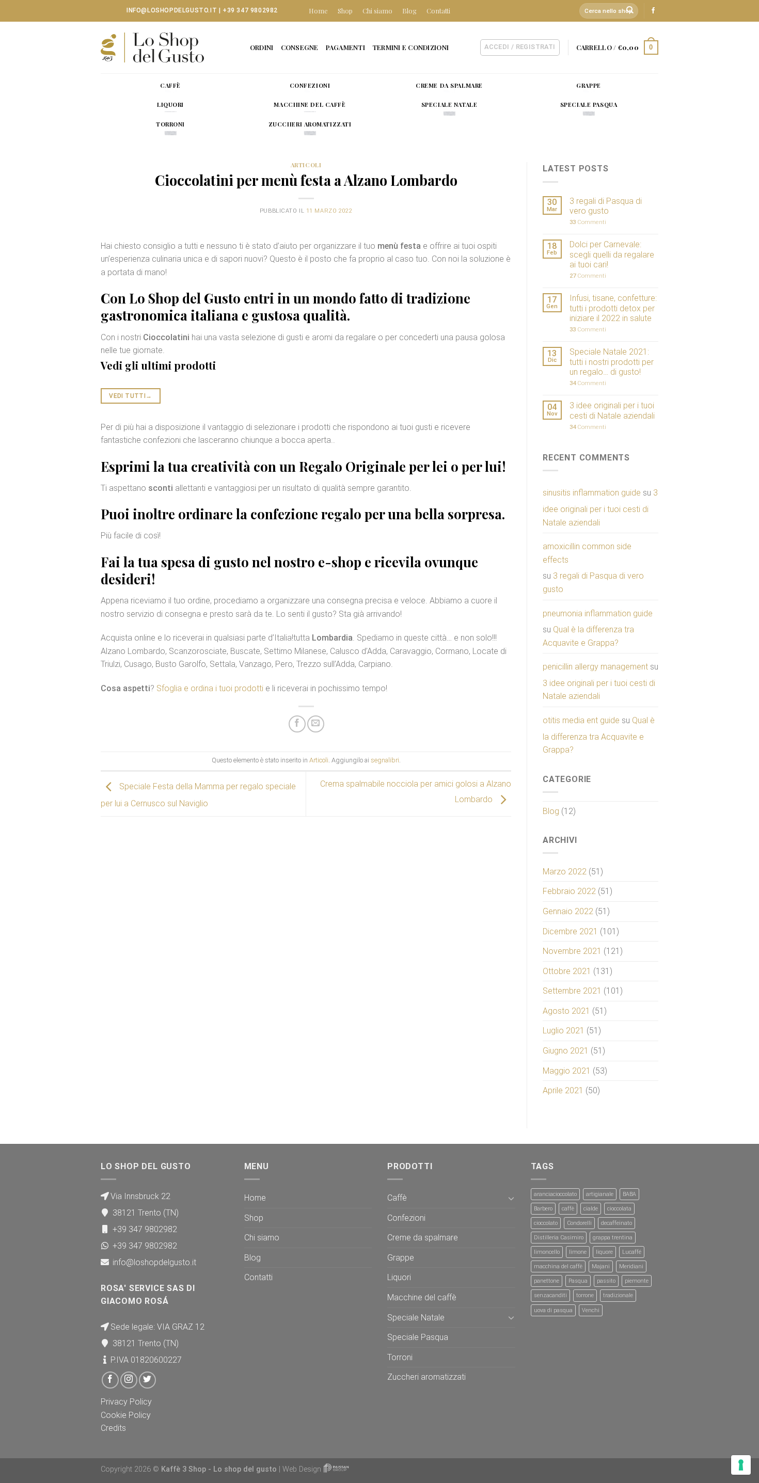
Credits (113, 1428)
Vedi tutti (130, 396)
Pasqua (578, 1281)
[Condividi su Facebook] (297, 723)
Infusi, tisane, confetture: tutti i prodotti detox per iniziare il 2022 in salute (613, 308)
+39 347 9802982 (250, 10)
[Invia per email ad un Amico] (315, 723)
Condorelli (579, 1223)
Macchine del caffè (421, 1297)
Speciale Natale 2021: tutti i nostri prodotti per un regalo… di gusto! (612, 361)
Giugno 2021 (566, 1051)
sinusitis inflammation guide (592, 493)
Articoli (306, 165)
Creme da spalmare (422, 1237)
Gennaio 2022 (568, 911)
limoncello (547, 1252)
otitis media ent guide (581, 720)
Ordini (262, 47)
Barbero (543, 1208)
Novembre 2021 (572, 951)
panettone (546, 1281)
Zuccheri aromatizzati (426, 1377)
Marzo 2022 (565, 871)
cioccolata (619, 1208)
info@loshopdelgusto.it (171, 10)
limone (578, 1252)
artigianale (599, 1194)
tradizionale (618, 1295)
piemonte (637, 1281)
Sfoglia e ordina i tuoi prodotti (209, 688)
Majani (601, 1266)
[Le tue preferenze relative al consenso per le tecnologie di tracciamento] (741, 1465)
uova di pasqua (553, 1310)
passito (606, 1281)
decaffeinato (616, 1223)
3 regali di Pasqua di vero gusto (606, 206)
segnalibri (385, 760)
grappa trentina (612, 1237)
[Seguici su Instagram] (128, 1380)
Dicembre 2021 (570, 931)
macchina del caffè (558, 1266)
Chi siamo (377, 10)
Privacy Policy (126, 1402)
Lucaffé (631, 1252)
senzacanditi (550, 1295)
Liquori (399, 1277)
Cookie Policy (126, 1415)
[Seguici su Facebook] (653, 10)
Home (318, 10)
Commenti (588, 222)
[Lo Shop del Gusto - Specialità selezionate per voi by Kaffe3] (152, 47)
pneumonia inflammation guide (598, 613)
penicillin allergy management (595, 667)
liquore (604, 1252)
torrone (585, 1295)
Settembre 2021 (572, 991)
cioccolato (546, 1223)
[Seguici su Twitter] (147, 1380)
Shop (345, 10)
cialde (590, 1208)
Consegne (300, 47)
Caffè (397, 1198)
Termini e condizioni (410, 47)
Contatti (438, 10)
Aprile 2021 (563, 1090)
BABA (629, 1194)
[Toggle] (511, 1198)
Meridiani (631, 1266)
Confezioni (406, 1218)
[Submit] (630, 11)
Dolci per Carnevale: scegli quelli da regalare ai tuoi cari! (612, 254)
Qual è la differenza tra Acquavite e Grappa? (588, 636)
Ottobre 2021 (567, 971)
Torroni (400, 1357)
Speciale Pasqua (417, 1337)
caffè (568, 1208)
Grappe (400, 1258)
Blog (409, 10)
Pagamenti (345, 47)
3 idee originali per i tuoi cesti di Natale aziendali (612, 410)
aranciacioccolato (555, 1194)
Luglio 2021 (563, 1030)
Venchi (590, 1310)
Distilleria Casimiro (558, 1237)
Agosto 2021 (566, 1011)
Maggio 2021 (567, 1071)
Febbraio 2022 (569, 891)
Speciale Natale (416, 1317)
